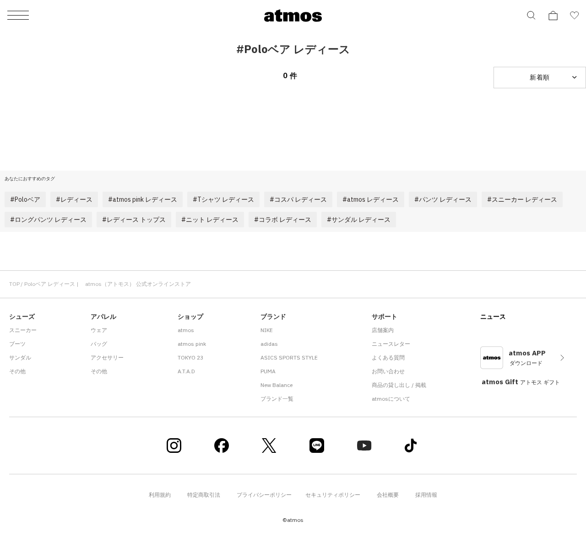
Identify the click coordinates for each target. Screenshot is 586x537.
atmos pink (192, 343)
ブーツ (17, 343)
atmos (186, 330)
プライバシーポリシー (264, 494)
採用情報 (426, 494)
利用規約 (160, 494)
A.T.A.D (186, 371)
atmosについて (391, 398)
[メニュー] (18, 16)
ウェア (99, 330)
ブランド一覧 (276, 398)
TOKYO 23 (190, 357)
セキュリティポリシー (332, 494)
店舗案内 (383, 330)
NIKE (266, 330)
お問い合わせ (388, 371)
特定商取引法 (203, 494)
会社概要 (388, 494)
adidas (269, 343)
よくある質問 (388, 357)
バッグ (99, 343)
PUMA (268, 371)
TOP (14, 283)
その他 (17, 371)
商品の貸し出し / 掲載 (399, 384)
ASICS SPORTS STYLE (289, 357)
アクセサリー (107, 357)
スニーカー (23, 330)
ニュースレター (391, 343)
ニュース (493, 316)
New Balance (276, 384)
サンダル (20, 357)
